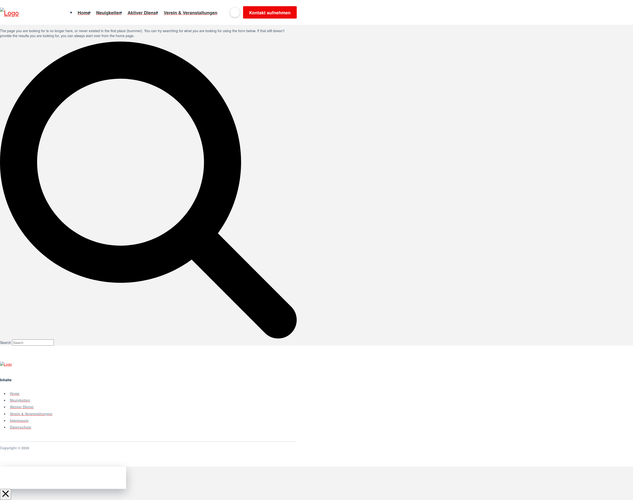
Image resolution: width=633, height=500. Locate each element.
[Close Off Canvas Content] (5, 494)
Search (5, 342)
